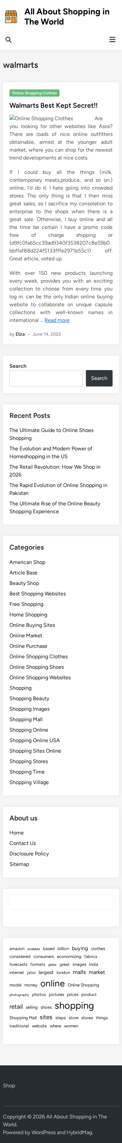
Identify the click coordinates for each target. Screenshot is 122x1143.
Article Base (23, 573)
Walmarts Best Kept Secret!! (53, 105)
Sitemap (19, 864)
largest (46, 972)
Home (16, 833)
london (63, 972)
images (79, 964)
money (30, 985)
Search (17, 366)
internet (16, 972)
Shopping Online (28, 730)
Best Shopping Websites (37, 593)
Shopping (20, 688)
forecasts (18, 964)
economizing (69, 956)
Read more (57, 320)
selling (32, 1007)
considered (20, 956)
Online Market (25, 635)
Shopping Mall (26, 719)
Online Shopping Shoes (36, 667)
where (55, 1025)
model (15, 985)
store (73, 1017)
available (33, 949)
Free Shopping (26, 604)
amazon (16, 948)
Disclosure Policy (29, 854)
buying (80, 948)
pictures (56, 994)
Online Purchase (28, 646)
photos (39, 994)
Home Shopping (28, 614)
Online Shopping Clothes (34, 93)
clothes (98, 948)
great (65, 964)
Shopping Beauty (29, 698)
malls (79, 972)
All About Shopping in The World (67, 16)
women (71, 1025)
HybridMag (79, 1132)
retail (16, 1006)
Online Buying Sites (32, 625)
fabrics (90, 956)
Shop (9, 1085)
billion (63, 948)
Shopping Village (29, 782)
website (39, 1025)
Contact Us (22, 843)
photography (19, 995)
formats (37, 964)
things (102, 1017)
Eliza (20, 334)
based (49, 948)
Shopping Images (29, 709)
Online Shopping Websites (40, 677)
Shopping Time (27, 772)
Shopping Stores (28, 761)
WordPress (44, 1132)
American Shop (27, 562)
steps (60, 1017)
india (93, 964)
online (52, 983)
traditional (19, 1025)
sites (46, 1017)
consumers (44, 956)
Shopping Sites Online (35, 751)
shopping (74, 1005)
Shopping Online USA (34, 740)
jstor (31, 972)
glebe (52, 965)
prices (72, 994)
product (89, 994)
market (97, 972)
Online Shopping (83, 985)
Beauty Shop (24, 583)
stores (87, 1017)
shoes (46, 1007)
